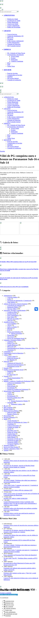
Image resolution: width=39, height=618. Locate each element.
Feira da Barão (11, 386)
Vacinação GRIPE (12, 442)
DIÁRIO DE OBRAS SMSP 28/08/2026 (15, 498)
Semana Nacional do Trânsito (19, 401)
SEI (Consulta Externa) (14, 46)
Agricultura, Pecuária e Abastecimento (15, 310)
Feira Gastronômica (13, 315)
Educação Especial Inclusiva (15, 364)
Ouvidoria (10, 39)
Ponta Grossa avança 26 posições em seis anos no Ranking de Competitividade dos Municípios (21, 494)
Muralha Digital (8, 409)
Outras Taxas (11, 66)
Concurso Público (12, 297)
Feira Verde (10, 317)
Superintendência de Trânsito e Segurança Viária (21, 348)
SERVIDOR (7, 70)
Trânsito (9, 399)
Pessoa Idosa (11, 335)
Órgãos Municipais (12, 22)
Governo (6, 379)
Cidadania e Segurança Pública (12, 340)
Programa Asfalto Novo (14, 397)
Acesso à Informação (13, 25)
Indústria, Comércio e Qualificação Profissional (17, 381)
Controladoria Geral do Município (13, 353)
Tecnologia (10, 350)
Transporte (10, 402)
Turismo (6, 450)
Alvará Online (15, 56)
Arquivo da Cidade (12, 24)
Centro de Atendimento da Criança (17, 422)
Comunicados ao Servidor (14, 75)
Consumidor (7, 351)
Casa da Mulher (11, 323)
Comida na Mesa (12, 312)
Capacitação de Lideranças (15, 305)
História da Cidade (12, 19)
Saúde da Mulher (12, 435)
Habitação (10, 371)
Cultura (6, 355)
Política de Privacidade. (6, 592)
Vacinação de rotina (13, 440)
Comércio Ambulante (17, 61)
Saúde (5, 419)
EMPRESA (7, 49)
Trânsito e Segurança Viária (11, 448)
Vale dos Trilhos (12, 309)
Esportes (2, 151)
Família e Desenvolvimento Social (13, 369)
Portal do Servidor (12, 73)
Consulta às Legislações (14, 80)
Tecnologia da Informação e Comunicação (19, 300)
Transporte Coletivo (16, 404)
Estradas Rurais (11, 313)
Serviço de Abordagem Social (15, 338)
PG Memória (11, 360)
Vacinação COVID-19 (13, 439)
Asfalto (9, 392)
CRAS (9, 325)
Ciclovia (9, 394)
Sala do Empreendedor (13, 378)
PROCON (10, 37)
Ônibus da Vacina (12, 432)
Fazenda (6, 376)
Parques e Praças (12, 414)
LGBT (9, 373)
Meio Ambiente (8, 407)
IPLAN (6, 406)
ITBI (8, 64)
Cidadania (10, 341)
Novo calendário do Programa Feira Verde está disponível (20, 555)
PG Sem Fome (11, 374)
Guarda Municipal (12, 345)
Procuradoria (7, 416)
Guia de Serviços (12, 34)
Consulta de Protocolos (13, 44)
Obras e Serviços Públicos (11, 411)
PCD (8, 330)
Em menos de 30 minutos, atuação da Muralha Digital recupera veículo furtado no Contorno (19, 466)
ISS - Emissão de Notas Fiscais (16, 53)
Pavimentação (11, 396)
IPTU (9, 63)
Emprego (10, 384)
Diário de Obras (11, 412)
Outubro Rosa (11, 434)
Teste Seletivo (11, 302)
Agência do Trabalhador (14, 383)
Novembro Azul (12, 430)
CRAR (9, 429)
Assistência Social (9, 322)
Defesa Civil (10, 343)
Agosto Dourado (12, 420)
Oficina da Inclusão (16, 333)
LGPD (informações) (13, 42)
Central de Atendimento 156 (15, 36)
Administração (8, 295)
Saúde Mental (11, 437)
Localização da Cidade (13, 20)
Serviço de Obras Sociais (11, 447)
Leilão (9, 299)
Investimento (11, 388)
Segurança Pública (9, 445)
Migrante (9, 328)
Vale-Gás (10, 320)
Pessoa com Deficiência (14, 332)
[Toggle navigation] (0, 10)
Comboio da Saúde (12, 427)
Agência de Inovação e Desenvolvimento (15, 304)
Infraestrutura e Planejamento (12, 391)
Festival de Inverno (12, 358)
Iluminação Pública (12, 307)
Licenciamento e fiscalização (15, 54)
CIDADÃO (7, 31)
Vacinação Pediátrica (13, 443)
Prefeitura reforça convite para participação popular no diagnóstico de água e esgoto (19, 514)
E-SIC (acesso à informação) (15, 41)
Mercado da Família (13, 318)
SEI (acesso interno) (13, 78)
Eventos (13, 58)
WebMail (10, 76)
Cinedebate (10, 424)
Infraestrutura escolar (13, 366)
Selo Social (10, 337)
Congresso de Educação (14, 363)
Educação (6, 361)
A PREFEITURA (9, 15)
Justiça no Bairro (12, 327)
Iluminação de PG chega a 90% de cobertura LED (18, 490)
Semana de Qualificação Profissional (17, 389)
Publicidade (14, 59)
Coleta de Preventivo (13, 425)
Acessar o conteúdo (5, 593)
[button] (9, 594)
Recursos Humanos (9, 417)
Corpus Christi (11, 356)
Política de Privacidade (13, 27)
